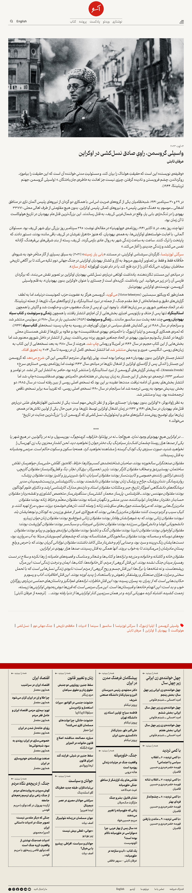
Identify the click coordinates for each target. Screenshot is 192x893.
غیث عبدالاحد (118, 785)
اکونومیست (120, 835)
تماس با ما (159, 889)
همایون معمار (35, 687)
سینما (94, 626)
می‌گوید (111, 295)
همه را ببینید (152, 673)
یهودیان (162, 630)
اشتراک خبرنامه (177, 889)
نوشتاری (117, 21)
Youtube (29, 889)
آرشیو (132, 889)
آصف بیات (74, 820)
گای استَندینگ (74, 790)
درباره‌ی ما (145, 889)
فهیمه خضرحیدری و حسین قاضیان (165, 764)
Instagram (13, 889)
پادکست (95, 21)
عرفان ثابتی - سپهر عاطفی (122, 856)
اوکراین (149, 630)
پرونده (83, 21)
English (21, 21)
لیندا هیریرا (75, 806)
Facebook (17, 889)
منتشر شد (118, 350)
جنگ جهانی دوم (42, 626)
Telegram (21, 889)
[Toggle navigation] (181, 21)
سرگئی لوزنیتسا (172, 254)
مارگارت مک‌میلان (123, 800)
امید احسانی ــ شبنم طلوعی (162, 695)
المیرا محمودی (32, 825)
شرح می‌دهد (35, 358)
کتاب (73, 21)
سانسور (107, 626)
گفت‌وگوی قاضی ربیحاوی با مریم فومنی (32, 847)
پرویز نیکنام (118, 697)
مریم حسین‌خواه (122, 815)
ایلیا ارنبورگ (146, 626)
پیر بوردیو (77, 833)
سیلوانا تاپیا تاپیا (74, 708)
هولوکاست (177, 630)
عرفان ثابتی (175, 161)
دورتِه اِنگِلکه (75, 743)
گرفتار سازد (79, 267)
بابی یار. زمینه (94, 254)
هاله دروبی (119, 767)
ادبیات (82, 626)
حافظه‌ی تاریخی (65, 626)
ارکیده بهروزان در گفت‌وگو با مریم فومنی (30, 800)
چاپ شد (93, 344)
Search (11, 21)
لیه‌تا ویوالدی (75, 761)
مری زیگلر (75, 690)
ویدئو (106, 21)
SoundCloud (25, 889)
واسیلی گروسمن (168, 626)
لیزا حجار (76, 725)
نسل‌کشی (23, 626)
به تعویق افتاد (32, 350)
